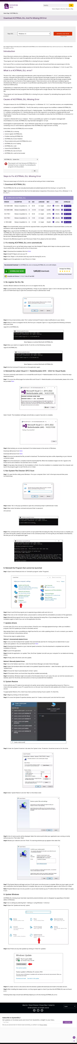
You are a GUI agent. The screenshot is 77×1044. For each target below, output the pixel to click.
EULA (5, 48)
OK (34, 171)
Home (53, 9)
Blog (72, 9)
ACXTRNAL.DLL (14, 13)
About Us (24, 1005)
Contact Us (52, 1005)
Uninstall (69, 274)
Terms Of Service (33, 1005)
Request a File (59, 9)
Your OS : (11, 33)
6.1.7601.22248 (7, 222)
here (29, 251)
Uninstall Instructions (59, 46)
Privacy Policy (11, 48)
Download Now (63, 34)
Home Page (6, 13)
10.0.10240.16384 (8, 206)
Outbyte (51, 46)
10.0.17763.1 (7, 214)
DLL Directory (66, 9)
